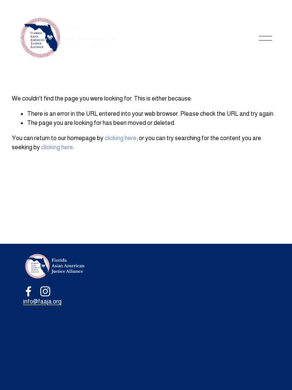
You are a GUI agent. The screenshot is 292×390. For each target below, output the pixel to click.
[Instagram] (45, 291)
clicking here (120, 138)
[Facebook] (28, 291)
